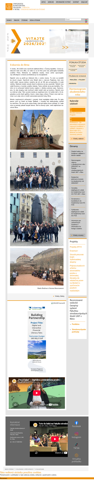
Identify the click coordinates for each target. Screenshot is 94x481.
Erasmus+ (74, 251)
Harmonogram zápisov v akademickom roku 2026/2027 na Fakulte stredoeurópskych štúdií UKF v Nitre (78, 166)
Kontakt (76, 2)
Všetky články (59, 296)
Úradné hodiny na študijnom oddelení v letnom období (78, 153)
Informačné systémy (63, 2)
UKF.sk (43, 2)
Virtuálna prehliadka (76, 460)
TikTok (76, 448)
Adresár (51, 2)
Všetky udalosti (78, 139)
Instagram (76, 437)
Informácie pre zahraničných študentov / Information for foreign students (76, 224)
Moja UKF (84, 2)
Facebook (76, 426)
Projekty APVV (76, 247)
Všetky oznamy (78, 235)
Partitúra (75, 324)
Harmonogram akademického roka (77, 92)
